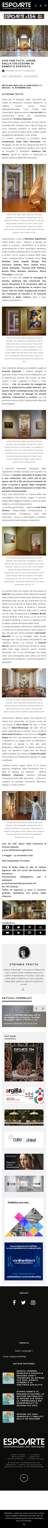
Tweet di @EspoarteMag (14, 1356)
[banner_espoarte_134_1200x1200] (24, 1081)
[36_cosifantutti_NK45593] (17, 909)
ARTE (5, 76)
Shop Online (18, 1457)
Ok (24, 1524)
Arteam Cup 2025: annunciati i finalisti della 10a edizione (30, 1416)
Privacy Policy (16, 1459)
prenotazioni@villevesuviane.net (19, 883)
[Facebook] (7, 927)
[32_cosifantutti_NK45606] (38, 915)
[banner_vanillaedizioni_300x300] (24, 1235)
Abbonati (35, 1457)
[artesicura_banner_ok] (24, 1169)
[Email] (7, 932)
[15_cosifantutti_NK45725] (38, 905)
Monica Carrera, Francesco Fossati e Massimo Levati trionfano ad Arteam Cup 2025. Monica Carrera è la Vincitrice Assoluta (30, 1378)
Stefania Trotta (13, 71)
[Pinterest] (29, 927)
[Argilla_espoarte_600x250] (24, 1103)
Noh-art (37, 387)
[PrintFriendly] (29, 932)
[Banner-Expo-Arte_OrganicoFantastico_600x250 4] (24, 1147)
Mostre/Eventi (15, 76)
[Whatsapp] (40, 927)
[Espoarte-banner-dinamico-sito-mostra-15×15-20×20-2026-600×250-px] (24, 1191)
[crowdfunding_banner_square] (23, 1279)
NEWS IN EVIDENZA (31, 76)
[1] (24, 1125)
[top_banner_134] (24, 15)
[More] (40, 932)
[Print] (18, 932)
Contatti (35, 1455)
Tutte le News (18, 1455)
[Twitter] (18, 927)
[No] (45, 1519)
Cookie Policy (36, 1459)
